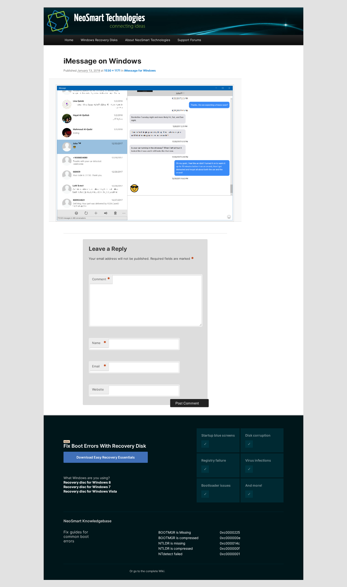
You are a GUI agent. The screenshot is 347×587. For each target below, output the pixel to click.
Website (98, 389)
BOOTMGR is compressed (178, 538)
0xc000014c (230, 543)
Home (69, 40)
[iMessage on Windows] (145, 153)
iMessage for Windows (140, 70)
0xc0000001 (230, 554)
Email (99, 366)
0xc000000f (230, 548)
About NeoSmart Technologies (147, 40)
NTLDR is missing (171, 543)
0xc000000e (230, 538)
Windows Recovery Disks (99, 40)
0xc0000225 (230, 532)
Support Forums (189, 40)
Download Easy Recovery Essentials (105, 457)
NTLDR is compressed (175, 548)
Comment (101, 279)
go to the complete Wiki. (149, 571)
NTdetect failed (170, 554)
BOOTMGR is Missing (174, 532)
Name (99, 343)
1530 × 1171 (112, 70)
